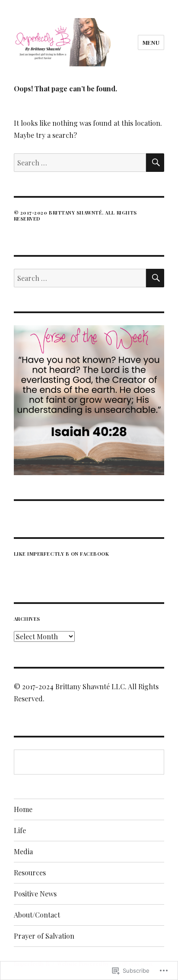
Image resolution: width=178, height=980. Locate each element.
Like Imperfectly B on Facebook (61, 554)
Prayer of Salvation (44, 935)
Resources (30, 872)
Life (20, 830)
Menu (151, 42)
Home (23, 809)
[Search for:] (80, 162)
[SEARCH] (155, 162)
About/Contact (37, 914)
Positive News (35, 893)
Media (23, 851)
